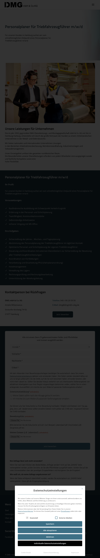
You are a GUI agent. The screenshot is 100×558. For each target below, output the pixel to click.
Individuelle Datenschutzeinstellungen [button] (50, 543)
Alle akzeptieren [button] (50, 530)
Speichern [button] (50, 524)
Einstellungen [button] (65, 511)
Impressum (75, 553)
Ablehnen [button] (50, 537)
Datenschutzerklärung (25, 511)
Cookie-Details (26, 553)
